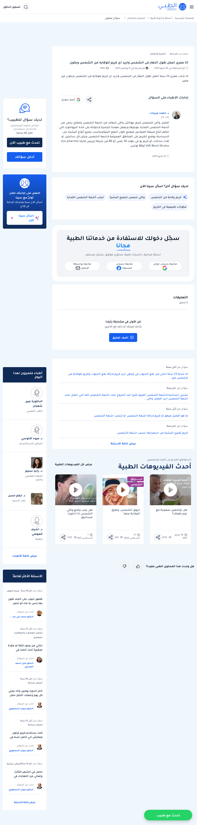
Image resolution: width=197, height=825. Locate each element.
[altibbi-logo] (172, 7)
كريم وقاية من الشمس (166, 197)
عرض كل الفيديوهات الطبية (73, 464)
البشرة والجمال (136, 18)
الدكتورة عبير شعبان (34, 403)
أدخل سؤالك (24, 156)
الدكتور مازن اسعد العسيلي (24, 664)
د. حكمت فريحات (159, 113)
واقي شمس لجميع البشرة (127, 197)
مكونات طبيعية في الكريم (169, 207)
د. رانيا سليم (34, 470)
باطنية (39, 539)
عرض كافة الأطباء (25, 555)
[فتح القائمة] (190, 7)
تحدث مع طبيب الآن (25, 142)
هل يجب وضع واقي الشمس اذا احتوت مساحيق (80, 511)
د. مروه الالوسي (32, 438)
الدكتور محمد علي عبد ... (21, 616)
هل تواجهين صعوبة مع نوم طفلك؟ (171, 511)
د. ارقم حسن (16, 495)
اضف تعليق (120, 337)
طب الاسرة (18, 500)
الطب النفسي (35, 411)
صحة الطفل (13, 590)
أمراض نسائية (35, 682)
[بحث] (26, 7)
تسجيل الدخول (11, 7)
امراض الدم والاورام (31, 443)
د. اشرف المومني (37, 531)
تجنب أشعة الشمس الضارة (85, 197)
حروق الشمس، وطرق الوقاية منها (125, 511)
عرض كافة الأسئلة (123, 443)
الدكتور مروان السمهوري (21, 708)
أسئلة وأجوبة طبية (160, 18)
